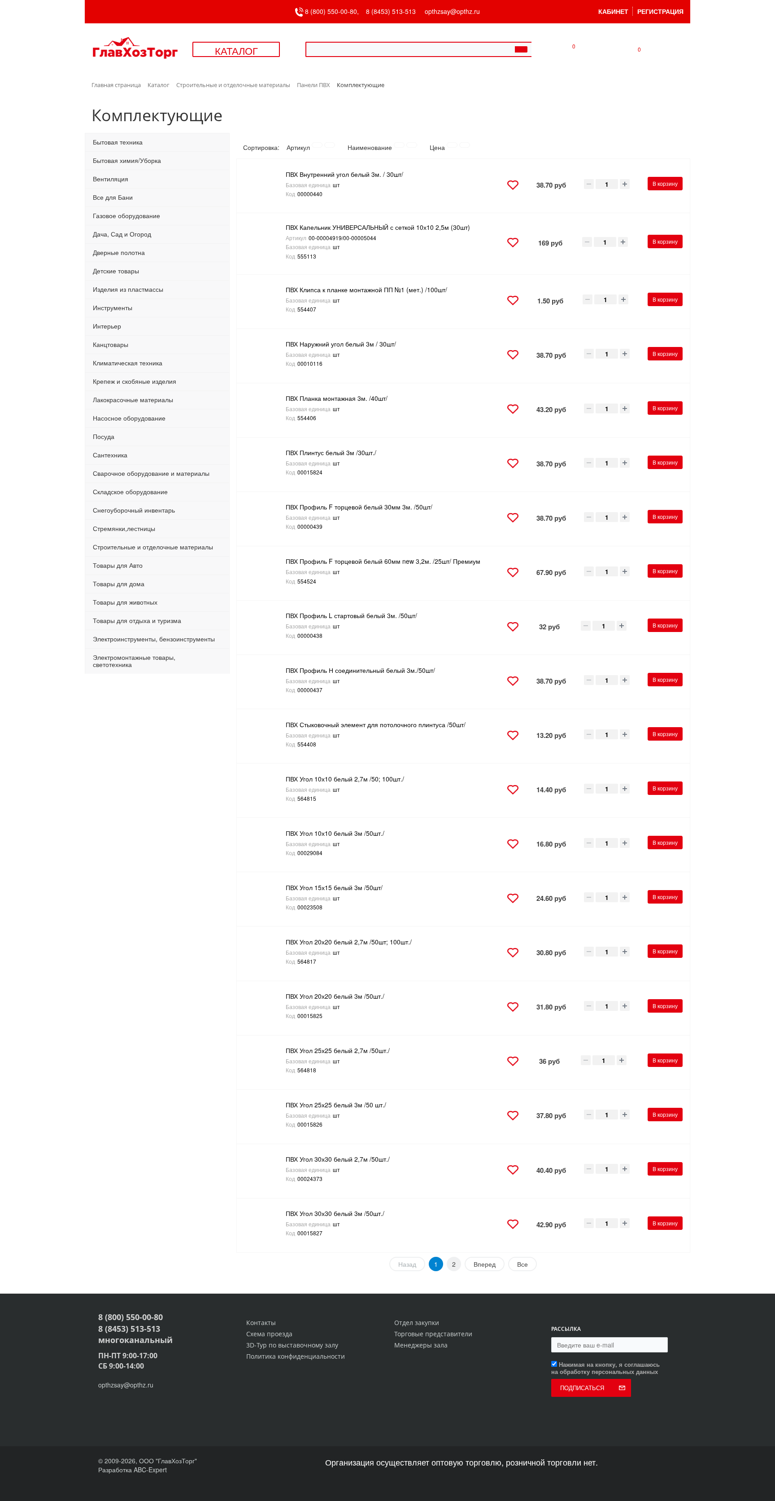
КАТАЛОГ (236, 50)
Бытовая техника (118, 141)
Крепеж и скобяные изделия (134, 381)
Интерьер (107, 325)
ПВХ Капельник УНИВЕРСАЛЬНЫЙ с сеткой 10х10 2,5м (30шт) (378, 227)
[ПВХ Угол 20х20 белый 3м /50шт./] (263, 1008)
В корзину (665, 183)
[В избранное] (512, 186)
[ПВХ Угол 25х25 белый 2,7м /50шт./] (263, 1062)
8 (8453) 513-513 (391, 11)
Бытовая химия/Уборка (127, 160)
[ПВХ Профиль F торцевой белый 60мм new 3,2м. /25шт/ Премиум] (263, 573)
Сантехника (110, 454)
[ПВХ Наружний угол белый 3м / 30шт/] (263, 355)
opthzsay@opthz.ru (452, 11)
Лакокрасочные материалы (133, 399)
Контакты (261, 1322)
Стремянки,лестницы (124, 528)
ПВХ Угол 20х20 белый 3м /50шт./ (335, 996)
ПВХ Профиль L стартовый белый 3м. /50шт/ (351, 615)
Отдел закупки (416, 1322)
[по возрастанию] (317, 145)
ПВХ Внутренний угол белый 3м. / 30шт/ (344, 174)
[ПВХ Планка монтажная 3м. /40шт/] (263, 410)
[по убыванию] (329, 145)
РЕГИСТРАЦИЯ (660, 11)
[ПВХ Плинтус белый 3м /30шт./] (263, 464)
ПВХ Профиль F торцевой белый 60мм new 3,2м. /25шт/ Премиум (383, 561)
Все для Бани (113, 197)
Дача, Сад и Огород (122, 233)
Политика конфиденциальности (295, 1356)
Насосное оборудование (129, 417)
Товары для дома (118, 583)
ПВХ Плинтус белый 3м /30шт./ (331, 452)
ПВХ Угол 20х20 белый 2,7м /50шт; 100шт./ (349, 941)
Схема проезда (269, 1334)
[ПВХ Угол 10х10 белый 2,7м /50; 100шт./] (263, 790)
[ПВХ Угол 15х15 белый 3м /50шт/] (263, 899)
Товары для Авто (118, 565)
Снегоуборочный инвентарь (134, 509)
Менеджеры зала (421, 1345)
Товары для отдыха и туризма (137, 620)
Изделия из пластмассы (128, 289)
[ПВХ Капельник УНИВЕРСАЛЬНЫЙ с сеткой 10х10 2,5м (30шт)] (263, 243)
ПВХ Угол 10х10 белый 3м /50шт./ (335, 833)
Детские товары (116, 270)
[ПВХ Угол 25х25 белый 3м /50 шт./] (263, 1116)
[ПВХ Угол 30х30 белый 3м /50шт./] (263, 1225)
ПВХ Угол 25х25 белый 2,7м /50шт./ (338, 1050)
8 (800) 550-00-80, (334, 11)
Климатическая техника (127, 362)
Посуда (103, 436)
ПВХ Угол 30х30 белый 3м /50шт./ (335, 1213)
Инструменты (112, 307)
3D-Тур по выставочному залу (292, 1345)
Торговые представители (433, 1334)
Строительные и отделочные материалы (153, 546)
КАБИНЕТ (613, 11)
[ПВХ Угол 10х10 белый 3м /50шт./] (263, 844)
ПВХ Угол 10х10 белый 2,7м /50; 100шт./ (345, 778)
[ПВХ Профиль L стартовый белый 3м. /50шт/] (263, 627)
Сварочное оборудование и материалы (151, 473)
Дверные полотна (119, 252)
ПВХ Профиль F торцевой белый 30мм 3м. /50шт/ (359, 506)
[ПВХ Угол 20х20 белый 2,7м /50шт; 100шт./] (263, 953)
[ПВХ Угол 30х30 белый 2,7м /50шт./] (263, 1171)
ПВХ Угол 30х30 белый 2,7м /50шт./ (338, 1158)
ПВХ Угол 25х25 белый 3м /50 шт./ (336, 1104)
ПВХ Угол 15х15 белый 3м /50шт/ (334, 887)
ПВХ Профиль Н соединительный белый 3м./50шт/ (360, 670)
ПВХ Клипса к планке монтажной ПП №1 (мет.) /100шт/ (366, 289)
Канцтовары (110, 344)
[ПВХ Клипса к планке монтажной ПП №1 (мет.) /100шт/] (263, 301)
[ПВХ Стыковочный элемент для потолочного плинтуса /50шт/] (263, 736)
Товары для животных (125, 601)
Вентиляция (110, 178)
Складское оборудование (130, 491)
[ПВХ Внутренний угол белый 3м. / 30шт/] (263, 185)
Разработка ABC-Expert (132, 1469)
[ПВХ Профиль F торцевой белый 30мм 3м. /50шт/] (263, 518)
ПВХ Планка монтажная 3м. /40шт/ (337, 398)
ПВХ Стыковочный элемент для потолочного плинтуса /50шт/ (376, 724)
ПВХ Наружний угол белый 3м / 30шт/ (341, 343)
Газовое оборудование (126, 215)
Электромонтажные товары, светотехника (134, 661)
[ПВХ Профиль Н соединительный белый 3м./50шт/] (263, 681)
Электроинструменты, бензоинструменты (154, 638)
